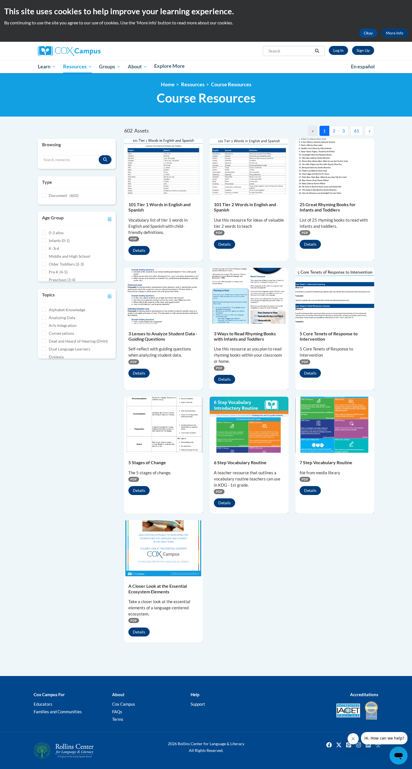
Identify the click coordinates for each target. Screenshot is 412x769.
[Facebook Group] (378, 744)
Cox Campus (123, 704)
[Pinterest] (348, 744)
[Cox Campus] (91, 51)
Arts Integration (63, 325)
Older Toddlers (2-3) (66, 264)
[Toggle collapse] (110, 218)
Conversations (61, 333)
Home (168, 84)
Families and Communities (58, 711)
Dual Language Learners (69, 349)
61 (356, 130)
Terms (117, 719)
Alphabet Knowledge (67, 309)
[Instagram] (358, 744)
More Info (394, 33)
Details (139, 250)
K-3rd (54, 248)
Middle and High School (69, 256)
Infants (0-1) (59, 240)
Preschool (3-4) (62, 279)
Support (198, 704)
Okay (368, 33)
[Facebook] (329, 744)
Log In (338, 50)
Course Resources (231, 84)
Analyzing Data (62, 317)
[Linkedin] (368, 744)
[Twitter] (338, 744)
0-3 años (56, 232)
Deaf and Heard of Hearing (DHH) (78, 341)
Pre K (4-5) (58, 272)
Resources (193, 84)
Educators (43, 704)
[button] (317, 51)
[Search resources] (105, 159)
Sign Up (363, 50)
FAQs (117, 711)
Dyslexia (56, 356)
